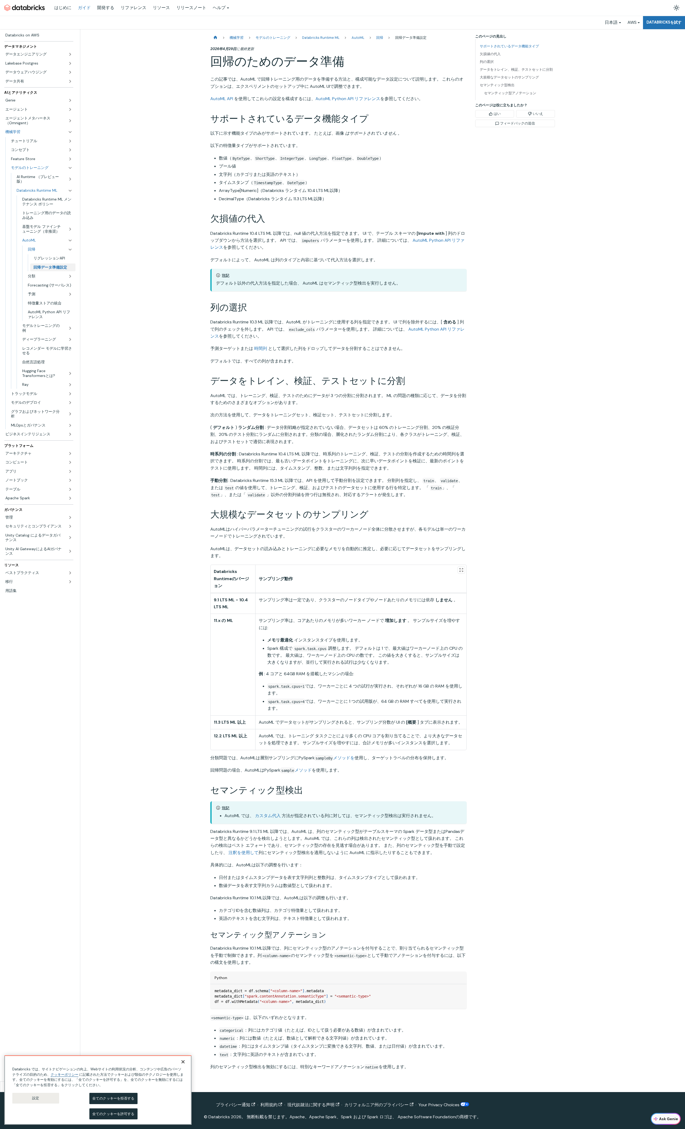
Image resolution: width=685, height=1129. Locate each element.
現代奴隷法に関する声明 (310, 1105)
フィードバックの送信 (517, 123)
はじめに (62, 7)
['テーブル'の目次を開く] (70, 489)
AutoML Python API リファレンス (347, 98)
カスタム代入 (268, 815)
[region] (98, 1090)
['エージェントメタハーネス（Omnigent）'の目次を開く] (70, 120)
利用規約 (268, 1105)
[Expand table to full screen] (461, 570)
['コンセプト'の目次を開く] (70, 150)
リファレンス (133, 7)
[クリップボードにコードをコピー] (460, 990)
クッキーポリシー (64, 1074)
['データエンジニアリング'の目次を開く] (70, 54)
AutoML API (221, 98)
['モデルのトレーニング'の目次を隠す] (70, 168)
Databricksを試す (664, 22)
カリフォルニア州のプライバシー (376, 1105)
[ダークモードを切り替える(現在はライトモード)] (676, 7)
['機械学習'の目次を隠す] (70, 132)
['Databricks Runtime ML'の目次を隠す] (70, 191)
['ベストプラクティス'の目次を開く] (70, 573)
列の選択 (487, 61)
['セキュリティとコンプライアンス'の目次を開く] (70, 526)
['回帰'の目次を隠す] (70, 250)
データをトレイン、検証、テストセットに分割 (516, 69)
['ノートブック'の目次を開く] (70, 480)
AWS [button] (632, 22)
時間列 (260, 348)
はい (497, 113)
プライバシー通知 (233, 1105)
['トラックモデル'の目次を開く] (70, 394)
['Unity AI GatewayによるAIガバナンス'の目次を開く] (70, 551)
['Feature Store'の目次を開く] (70, 159)
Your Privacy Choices (439, 1105)
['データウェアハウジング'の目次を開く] (70, 72)
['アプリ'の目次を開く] (70, 471)
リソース (161, 7)
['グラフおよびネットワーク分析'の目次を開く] (70, 414)
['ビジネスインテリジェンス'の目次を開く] (70, 434)
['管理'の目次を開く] (70, 517)
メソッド (303, 770)
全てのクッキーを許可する (113, 1113)
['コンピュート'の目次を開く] (70, 462)
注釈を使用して (243, 852)
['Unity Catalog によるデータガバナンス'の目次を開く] (70, 537)
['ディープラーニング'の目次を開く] (70, 339)
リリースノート (191, 7)
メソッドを (344, 758)
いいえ (538, 113)
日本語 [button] (611, 22)
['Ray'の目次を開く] (70, 385)
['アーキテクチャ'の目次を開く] (70, 454)
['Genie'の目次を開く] (70, 100)
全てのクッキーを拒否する (113, 1098)
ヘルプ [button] (219, 7)
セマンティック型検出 (497, 85)
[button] (41, 141)
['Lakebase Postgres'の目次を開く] (70, 63)
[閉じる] (183, 1062)
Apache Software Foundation (426, 1117)
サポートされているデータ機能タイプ (509, 46)
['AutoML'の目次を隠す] (70, 240)
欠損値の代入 (490, 54)
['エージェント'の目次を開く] (70, 109)
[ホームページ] (215, 37)
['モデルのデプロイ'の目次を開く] (70, 403)
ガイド (84, 7)
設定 (35, 1098)
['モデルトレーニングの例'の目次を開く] (70, 328)
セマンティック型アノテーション (510, 93)
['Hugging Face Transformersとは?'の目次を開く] (70, 373)
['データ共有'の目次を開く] (70, 81)
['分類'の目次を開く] (70, 276)
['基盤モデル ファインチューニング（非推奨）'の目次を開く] (70, 229)
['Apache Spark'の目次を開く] (70, 498)
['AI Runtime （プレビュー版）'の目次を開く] (70, 179)
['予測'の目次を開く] (70, 294)
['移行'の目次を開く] (70, 582)
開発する (105, 7)
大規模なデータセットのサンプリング (509, 77)
